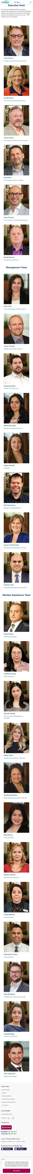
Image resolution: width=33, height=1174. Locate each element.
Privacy (3, 1159)
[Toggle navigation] (30, 2)
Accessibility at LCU (7, 1114)
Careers (4, 1093)
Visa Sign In (5, 1105)
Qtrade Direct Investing (8, 1099)
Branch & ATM (6, 1090)
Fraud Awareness (6, 1096)
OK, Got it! (16, 1171)
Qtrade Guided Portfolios (9, 1102)
